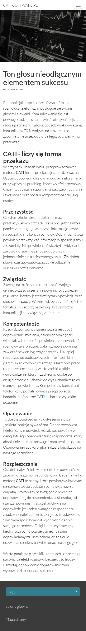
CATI (41, 396)
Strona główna (17, 606)
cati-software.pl (20, 5)
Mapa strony (16, 619)
